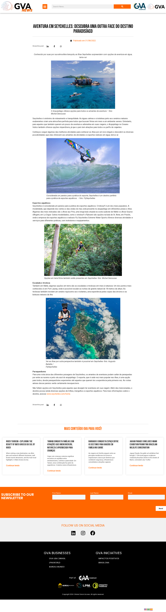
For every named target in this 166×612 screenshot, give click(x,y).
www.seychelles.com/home (58, 394)
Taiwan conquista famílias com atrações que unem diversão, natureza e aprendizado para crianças (60, 446)
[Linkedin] (73, 533)
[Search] (122, 6)
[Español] (151, 609)
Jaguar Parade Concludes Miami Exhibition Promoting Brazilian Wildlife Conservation (143, 444)
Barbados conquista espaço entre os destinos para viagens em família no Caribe (103, 444)
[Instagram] (83, 533)
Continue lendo (13, 465)
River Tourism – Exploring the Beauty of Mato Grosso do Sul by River (20, 444)
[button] (45, 6)
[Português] (148, 609)
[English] (145, 609)
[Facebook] (92, 533)
